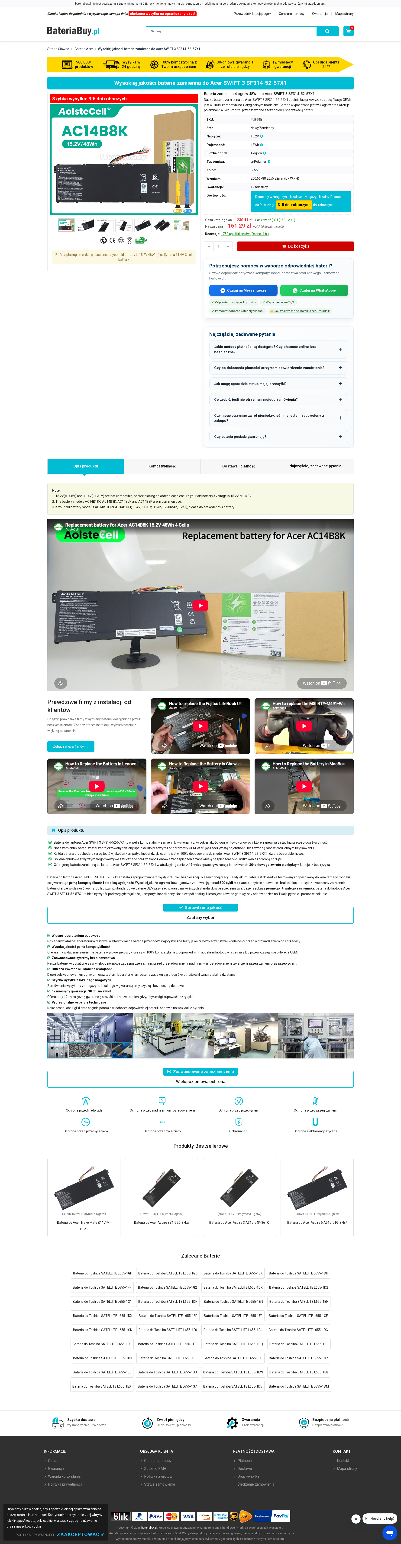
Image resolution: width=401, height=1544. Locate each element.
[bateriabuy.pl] (73, 31)
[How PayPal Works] (272, 1516)
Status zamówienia (159, 1484)
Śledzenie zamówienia (255, 1484)
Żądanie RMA (154, 1468)
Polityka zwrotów (157, 1476)
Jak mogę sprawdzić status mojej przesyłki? (250, 384)
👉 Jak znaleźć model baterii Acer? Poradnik (300, 311)
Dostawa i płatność (238, 466)
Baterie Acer (84, 49)
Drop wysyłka (247, 1476)
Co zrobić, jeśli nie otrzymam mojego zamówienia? (256, 399)
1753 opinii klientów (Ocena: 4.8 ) (245, 234)
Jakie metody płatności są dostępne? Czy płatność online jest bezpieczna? (265, 349)
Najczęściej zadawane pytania (315, 466)
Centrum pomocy (291, 14)
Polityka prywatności (64, 1484)
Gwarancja (320, 14)
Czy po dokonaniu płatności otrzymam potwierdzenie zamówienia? (269, 368)
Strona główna (58, 49)
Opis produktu (85, 466)
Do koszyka (298, 246)
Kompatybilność (162, 466)
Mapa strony (344, 14)
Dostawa (244, 1468)
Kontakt (342, 1460)
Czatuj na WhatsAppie (317, 290)
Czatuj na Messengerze (246, 290)
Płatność (244, 1460)
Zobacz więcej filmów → (71, 746)
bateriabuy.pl (149, 1527)
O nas (52, 1460)
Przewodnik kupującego (251, 14)
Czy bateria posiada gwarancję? (240, 437)
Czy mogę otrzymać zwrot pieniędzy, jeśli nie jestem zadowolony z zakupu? (269, 418)
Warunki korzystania (64, 1476)
